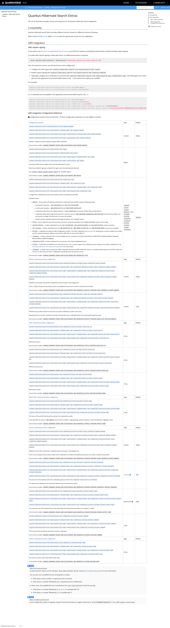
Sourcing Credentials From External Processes (46, 246)
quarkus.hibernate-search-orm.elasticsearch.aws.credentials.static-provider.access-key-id (60, 326)
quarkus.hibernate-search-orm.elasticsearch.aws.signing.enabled (51, 126)
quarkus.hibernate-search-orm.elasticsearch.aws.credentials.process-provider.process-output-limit (63, 491)
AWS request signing (156, 19)
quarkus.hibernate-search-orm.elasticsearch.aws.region (48, 149)
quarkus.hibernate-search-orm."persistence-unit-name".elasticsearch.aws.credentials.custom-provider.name (65, 554)
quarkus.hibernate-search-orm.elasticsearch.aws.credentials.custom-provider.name (57, 542)
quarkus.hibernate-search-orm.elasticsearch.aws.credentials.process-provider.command (58, 516)
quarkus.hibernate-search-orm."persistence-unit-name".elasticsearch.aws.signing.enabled (59, 138)
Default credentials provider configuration (42, 259)
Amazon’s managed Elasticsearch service (55, 51)
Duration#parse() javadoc (93, 571)
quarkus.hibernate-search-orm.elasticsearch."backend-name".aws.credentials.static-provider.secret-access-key (67, 353)
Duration (126, 475)
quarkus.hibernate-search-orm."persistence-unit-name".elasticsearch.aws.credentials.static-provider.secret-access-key (70, 363)
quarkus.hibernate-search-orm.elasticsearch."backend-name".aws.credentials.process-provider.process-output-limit (68, 495)
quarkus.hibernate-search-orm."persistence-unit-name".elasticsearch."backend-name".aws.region (62, 157)
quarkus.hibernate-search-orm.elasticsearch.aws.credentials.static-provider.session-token (60, 374)
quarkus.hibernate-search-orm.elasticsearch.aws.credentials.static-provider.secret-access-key (62, 349)
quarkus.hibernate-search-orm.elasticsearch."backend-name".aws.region (53, 153)
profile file (92, 231)
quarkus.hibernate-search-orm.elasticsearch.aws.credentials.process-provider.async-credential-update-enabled (67, 431)
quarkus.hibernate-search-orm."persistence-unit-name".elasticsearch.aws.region (56, 160)
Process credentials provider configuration (42, 427)
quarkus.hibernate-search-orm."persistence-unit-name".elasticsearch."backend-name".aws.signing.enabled (65, 134)
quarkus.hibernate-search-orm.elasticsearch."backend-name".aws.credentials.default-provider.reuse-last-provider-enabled (71, 298)
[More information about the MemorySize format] (132, 501)
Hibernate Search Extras (8, 12)
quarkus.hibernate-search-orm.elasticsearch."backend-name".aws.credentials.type (57, 183)
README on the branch (47, 36)
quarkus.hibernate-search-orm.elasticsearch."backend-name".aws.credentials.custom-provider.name (62, 546)
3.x (157, 7)
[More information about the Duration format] (130, 475)
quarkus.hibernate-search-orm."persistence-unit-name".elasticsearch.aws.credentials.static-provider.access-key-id (69, 338)
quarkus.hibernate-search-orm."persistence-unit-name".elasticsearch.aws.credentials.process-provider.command (67, 527)
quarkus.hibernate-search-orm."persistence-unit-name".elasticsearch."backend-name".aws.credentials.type (65, 187)
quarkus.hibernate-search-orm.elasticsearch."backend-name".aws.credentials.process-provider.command (64, 520)
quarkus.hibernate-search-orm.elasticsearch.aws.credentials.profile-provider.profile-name (60, 401)
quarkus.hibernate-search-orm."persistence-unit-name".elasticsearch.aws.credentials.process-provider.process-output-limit (71, 504)
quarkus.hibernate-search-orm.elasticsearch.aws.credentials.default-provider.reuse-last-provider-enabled (65, 294)
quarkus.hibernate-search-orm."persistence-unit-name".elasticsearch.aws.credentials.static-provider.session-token (69, 386)
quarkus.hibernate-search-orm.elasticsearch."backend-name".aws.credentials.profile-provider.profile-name (65, 405)
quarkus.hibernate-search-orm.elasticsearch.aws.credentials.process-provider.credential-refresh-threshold (66, 462)
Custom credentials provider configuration (42, 539)
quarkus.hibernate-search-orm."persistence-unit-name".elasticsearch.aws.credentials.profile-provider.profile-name (69, 412)
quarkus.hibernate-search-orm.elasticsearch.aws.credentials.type (51, 179)
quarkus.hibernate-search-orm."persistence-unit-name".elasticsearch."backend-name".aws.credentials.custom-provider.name (71, 550)
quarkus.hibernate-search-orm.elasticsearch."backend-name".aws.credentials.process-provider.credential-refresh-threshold (71, 466)
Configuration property (36, 122)
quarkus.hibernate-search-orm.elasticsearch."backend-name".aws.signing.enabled (56, 130)
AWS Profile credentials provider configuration (43, 397)
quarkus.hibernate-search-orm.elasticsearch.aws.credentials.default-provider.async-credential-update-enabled (67, 263)
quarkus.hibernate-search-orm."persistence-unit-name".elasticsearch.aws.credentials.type (60, 191)
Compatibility (153, 15)
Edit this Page (165, 7)
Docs (25, 3)
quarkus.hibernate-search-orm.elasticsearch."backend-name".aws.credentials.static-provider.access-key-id (65, 330)
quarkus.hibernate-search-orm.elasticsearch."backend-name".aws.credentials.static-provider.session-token (65, 378)
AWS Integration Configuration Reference (157, 22)
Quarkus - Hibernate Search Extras (11, 15)
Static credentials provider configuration (41, 323)
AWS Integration (154, 17)
